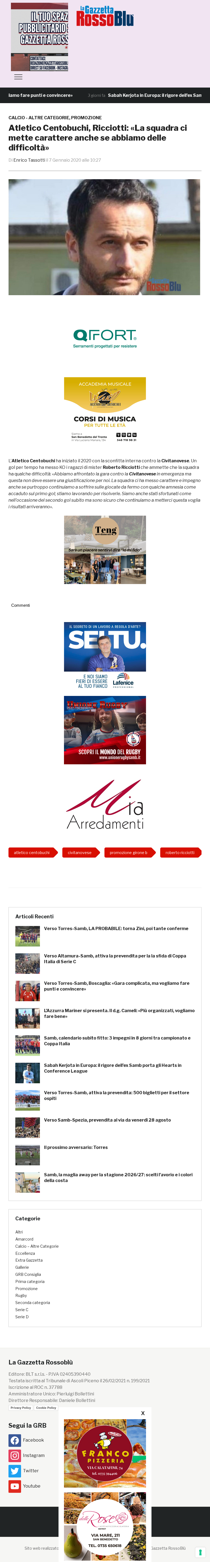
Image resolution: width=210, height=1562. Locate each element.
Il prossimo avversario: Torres (76, 1147)
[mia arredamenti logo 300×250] (105, 803)
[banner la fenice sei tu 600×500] (105, 655)
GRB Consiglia (28, 1274)
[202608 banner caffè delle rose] (105, 1526)
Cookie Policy (46, 1408)
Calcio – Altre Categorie (37, 1246)
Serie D (22, 1316)
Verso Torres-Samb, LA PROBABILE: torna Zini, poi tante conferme (116, 928)
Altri (19, 1232)
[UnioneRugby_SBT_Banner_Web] (105, 729)
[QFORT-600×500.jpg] (105, 338)
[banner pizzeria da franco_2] (105, 1453)
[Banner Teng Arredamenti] (105, 549)
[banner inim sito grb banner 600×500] (52, 36)
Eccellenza (25, 1253)
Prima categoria (30, 1281)
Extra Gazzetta (29, 1260)
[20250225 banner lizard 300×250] (105, 411)
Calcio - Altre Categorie (38, 117)
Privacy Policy (21, 1408)
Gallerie (22, 1267)
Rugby (21, 1295)
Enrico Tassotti (29, 160)
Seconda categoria (32, 1302)
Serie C (21, 1309)
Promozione (86, 117)
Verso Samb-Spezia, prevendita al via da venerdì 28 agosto (107, 1120)
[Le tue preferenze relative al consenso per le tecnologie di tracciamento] (200, 1552)
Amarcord (24, 1239)
